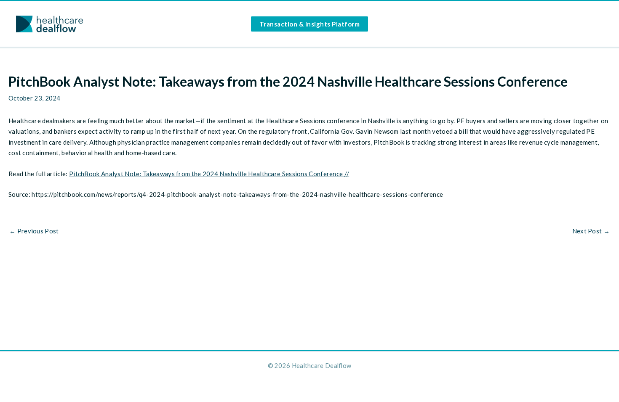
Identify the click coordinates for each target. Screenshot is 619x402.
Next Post (591, 231)
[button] (309, 24)
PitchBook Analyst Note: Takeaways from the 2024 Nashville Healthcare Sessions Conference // (209, 173)
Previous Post (34, 231)
